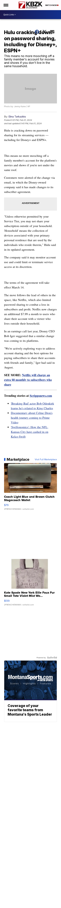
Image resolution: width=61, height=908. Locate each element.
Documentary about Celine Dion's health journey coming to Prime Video (32, 417)
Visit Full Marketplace (46, 459)
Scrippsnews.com (41, 395)
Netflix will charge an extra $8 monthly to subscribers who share (28, 380)
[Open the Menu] (6, 5)
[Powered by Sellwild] (52, 657)
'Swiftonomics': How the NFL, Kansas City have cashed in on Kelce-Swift (29, 431)
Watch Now (51, 5)
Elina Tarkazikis (17, 116)
